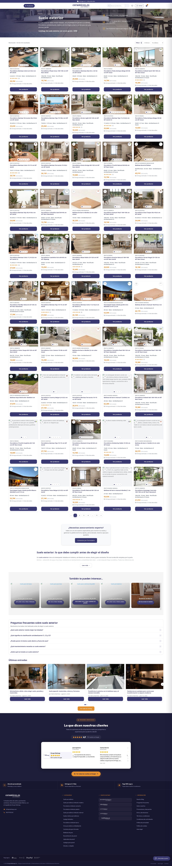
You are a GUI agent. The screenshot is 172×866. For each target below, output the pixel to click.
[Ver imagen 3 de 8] (114, 112)
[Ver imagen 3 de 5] (23, 65)
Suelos (49, 14)
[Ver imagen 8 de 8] (124, 112)
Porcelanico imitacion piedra (71, 809)
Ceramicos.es (42, 14)
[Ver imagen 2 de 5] (21, 65)
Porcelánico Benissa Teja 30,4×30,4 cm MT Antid (23, 213)
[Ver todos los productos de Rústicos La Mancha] (98, 191)
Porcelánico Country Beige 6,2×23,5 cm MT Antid (54, 398)
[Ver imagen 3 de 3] (119, 65)
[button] (127, 755)
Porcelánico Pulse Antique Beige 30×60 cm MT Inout (148, 119)
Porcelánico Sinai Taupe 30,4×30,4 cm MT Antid (147, 213)
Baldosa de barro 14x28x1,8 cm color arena (147, 444)
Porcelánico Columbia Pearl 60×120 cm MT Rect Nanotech (117, 351)
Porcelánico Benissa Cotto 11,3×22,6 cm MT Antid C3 (85, 305)
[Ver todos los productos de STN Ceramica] (67, 50)
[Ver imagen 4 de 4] (58, 65)
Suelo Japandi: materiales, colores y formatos (64, 691)
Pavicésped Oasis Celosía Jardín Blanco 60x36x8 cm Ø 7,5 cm (23, 491)
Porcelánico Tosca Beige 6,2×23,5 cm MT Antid (54, 491)
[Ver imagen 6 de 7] (90, 437)
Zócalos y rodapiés (68, 846)
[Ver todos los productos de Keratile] (67, 191)
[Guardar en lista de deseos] (11, 49)
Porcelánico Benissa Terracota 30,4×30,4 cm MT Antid (23, 119)
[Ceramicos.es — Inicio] (13, 797)
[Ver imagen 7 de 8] (122, 112)
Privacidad (153, 863)
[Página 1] (85, 704)
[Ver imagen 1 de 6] (50, 112)
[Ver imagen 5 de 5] (27, 65)
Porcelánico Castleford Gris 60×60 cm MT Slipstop (53, 258)
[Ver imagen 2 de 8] (112, 112)
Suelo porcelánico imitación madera (73, 802)
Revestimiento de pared (70, 836)
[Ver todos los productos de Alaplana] (67, 236)
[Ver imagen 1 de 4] (52, 65)
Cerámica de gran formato (71, 829)
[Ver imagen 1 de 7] (80, 437)
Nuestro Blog (140, 799)
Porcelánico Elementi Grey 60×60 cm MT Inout (84, 444)
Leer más (27, 699)
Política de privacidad (143, 822)
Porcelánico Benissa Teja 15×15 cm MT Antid (54, 305)
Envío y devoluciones (142, 812)
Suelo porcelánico (68, 799)
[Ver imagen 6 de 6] (60, 112)
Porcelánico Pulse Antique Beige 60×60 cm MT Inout (117, 72)
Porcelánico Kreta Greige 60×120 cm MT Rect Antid (85, 166)
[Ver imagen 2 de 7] (82, 437)
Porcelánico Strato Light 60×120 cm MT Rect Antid (85, 119)
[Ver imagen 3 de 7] (84, 437)
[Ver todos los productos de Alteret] (161, 283)
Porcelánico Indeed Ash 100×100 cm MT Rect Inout (148, 398)
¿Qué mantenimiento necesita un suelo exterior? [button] (28, 646)
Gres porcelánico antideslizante (72, 826)
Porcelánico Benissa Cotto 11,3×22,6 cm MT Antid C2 (23, 258)
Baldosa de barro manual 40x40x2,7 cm (117, 490)
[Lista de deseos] (132, 6)
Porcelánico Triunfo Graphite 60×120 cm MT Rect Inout (22, 444)
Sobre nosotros (141, 806)
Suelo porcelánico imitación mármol (73, 812)
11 (96, 515)
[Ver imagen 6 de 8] (120, 112)
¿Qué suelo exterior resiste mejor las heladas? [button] (26, 630)
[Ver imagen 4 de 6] (56, 112)
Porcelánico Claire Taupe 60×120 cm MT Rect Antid (23, 351)
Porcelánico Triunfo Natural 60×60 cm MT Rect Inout (116, 166)
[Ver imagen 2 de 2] (24, 207)
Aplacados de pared (69, 839)
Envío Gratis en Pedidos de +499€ (87, 1)
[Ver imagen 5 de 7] (88, 437)
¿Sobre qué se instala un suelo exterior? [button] (24, 652)
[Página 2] (87, 704)
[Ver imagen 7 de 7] (92, 437)
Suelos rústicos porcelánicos (71, 816)
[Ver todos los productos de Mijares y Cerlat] (35, 50)
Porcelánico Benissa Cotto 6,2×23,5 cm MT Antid (23, 72)
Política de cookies (142, 826)
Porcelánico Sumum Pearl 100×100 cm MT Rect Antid (117, 213)
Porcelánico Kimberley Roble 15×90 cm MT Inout (117, 444)
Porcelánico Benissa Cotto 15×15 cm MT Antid (23, 166)
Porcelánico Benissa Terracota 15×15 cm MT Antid (84, 398)
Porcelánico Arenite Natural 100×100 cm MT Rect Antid (116, 258)
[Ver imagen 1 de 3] (115, 65)
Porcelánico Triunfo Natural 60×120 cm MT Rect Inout (85, 491)
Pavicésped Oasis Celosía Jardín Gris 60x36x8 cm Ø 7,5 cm (116, 305)
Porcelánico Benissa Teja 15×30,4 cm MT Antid (54, 119)
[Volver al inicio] (81, 6)
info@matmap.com (11, 809)
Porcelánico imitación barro (71, 822)
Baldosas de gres (68, 832)
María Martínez (16, 696)
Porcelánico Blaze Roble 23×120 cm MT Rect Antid (85, 258)
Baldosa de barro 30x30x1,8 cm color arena (84, 351)
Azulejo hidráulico (68, 819)
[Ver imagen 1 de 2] (22, 207)
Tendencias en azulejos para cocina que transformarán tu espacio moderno (140, 692)
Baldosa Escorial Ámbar (143, 165)
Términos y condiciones (143, 816)
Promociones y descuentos (144, 809)
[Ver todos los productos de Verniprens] (161, 144)
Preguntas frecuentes (143, 802)
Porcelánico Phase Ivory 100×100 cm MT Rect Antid (54, 72)
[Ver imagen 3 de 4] (56, 65)
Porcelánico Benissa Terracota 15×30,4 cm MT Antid (54, 166)
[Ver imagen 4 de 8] (116, 112)
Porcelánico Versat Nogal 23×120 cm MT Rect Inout (147, 258)
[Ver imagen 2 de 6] (52, 112)
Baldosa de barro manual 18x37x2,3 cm (148, 305)
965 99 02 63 (9, 812)
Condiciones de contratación (145, 819)
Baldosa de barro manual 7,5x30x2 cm (117, 397)
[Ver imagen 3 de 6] (54, 112)
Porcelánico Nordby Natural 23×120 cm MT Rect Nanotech (23, 305)
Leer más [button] (105, 763)
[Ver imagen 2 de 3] (117, 65)
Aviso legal (140, 829)
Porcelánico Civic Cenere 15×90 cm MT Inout (54, 351)
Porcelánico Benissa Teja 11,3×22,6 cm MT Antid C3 (116, 119)
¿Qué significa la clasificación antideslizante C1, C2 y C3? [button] (30, 635)
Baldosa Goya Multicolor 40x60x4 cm (22, 397)
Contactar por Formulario (86, 540)
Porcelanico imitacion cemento (72, 806)
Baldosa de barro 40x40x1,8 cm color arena (84, 213)
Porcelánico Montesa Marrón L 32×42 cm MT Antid (84, 72)
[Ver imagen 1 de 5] (20, 65)
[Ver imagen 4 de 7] (86, 437)
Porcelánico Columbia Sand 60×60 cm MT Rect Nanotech (53, 213)
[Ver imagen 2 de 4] (54, 65)
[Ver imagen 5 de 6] (58, 112)
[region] (23, 57)
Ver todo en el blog (86, 708)
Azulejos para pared (69, 842)
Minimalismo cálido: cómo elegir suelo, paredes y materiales (26, 692)
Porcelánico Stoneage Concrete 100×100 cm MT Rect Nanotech (145, 491)
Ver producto (23, 89)
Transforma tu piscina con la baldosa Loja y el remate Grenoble (103, 692)
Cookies (166, 863)
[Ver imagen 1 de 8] (110, 112)
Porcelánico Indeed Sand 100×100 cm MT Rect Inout (147, 72)
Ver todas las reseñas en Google (86, 774)
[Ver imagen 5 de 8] (118, 112)
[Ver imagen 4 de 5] (25, 65)
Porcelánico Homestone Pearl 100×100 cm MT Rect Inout (148, 351)
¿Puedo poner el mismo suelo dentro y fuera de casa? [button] (29, 641)
